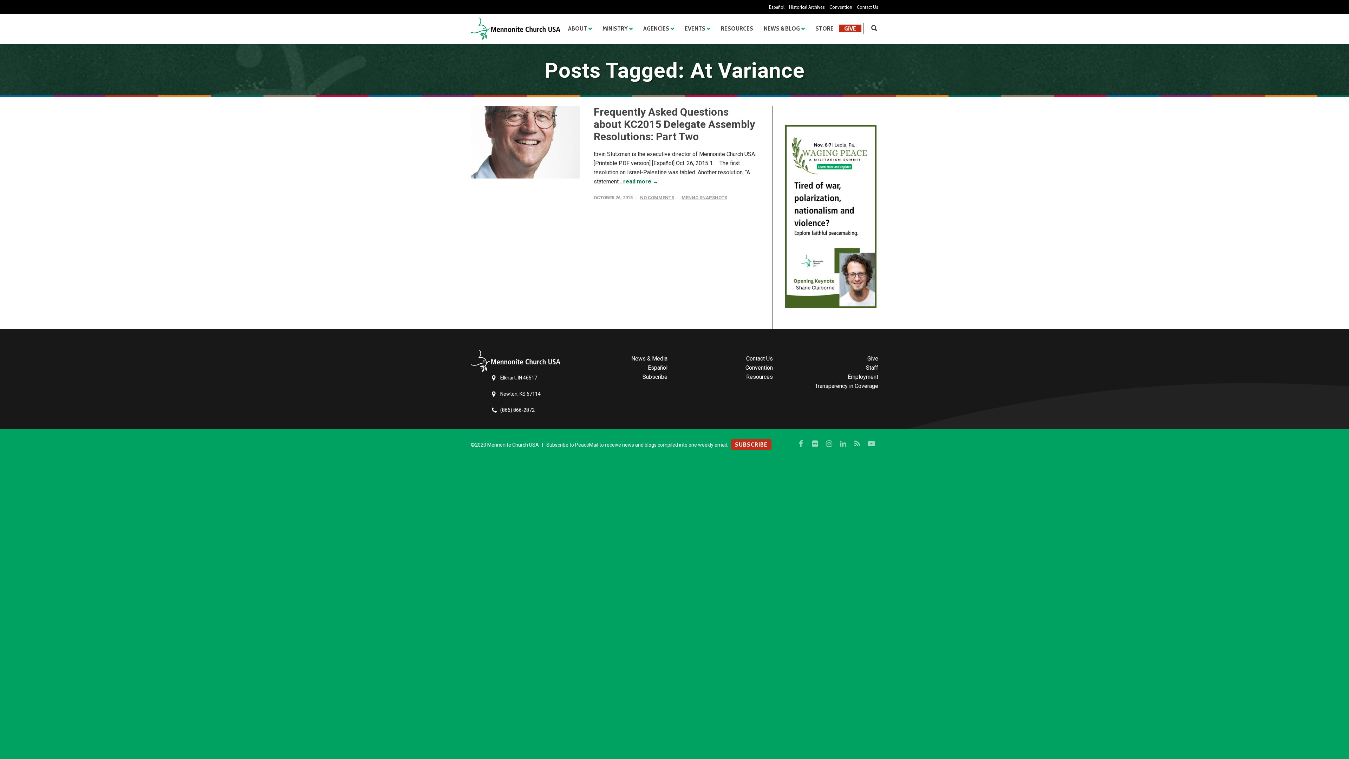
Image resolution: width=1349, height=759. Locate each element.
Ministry (615, 28)
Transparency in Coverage (846, 386)
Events (695, 28)
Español (776, 7)
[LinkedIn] (843, 444)
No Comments (657, 197)
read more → (640, 181)
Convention (840, 7)
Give (850, 28)
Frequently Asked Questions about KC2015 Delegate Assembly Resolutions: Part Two (674, 124)
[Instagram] (829, 444)
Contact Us (867, 7)
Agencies (656, 28)
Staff (872, 367)
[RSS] (857, 444)
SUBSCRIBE (751, 444)
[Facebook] (801, 444)
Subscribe (655, 377)
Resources (737, 28)
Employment (863, 377)
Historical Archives (807, 7)
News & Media (649, 358)
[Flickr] (815, 444)
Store (824, 28)
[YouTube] (871, 444)
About (577, 28)
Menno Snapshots (704, 197)
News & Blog (782, 28)
